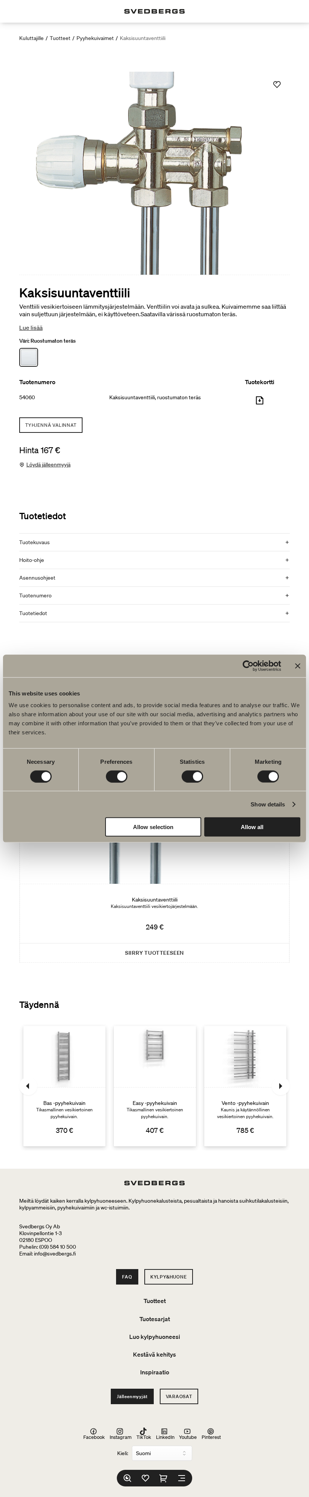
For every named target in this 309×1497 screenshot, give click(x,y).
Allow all (252, 827)
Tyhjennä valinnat (50, 425)
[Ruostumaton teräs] (28, 357)
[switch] (116, 776)
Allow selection (153, 827)
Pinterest (211, 1437)
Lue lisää (31, 327)
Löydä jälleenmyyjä (48, 464)
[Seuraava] (281, 1086)
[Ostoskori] (163, 1478)
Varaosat (179, 1396)
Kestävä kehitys (154, 1354)
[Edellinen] (28, 1086)
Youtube (188, 1437)
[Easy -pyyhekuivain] (155, 1086)
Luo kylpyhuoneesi (154, 1336)
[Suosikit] (145, 1478)
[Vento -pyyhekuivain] (245, 1086)
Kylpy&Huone (168, 1277)
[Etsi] (127, 1478)
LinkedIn (165, 1437)
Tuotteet (60, 38)
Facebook (94, 1437)
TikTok (143, 1437)
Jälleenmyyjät (132, 1396)
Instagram (121, 1437)
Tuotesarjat (154, 1319)
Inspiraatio (154, 1372)
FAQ (127, 1277)
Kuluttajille (31, 38)
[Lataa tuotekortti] (260, 403)
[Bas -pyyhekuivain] (64, 1086)
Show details (268, 804)
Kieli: (122, 1453)
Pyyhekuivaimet (95, 38)
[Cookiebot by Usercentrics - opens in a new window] (248, 665)
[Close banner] (297, 665)
